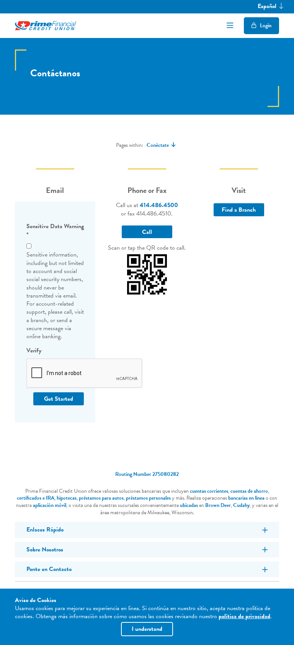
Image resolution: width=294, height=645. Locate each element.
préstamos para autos (101, 498)
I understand (147, 628)
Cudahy (241, 505)
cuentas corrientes (209, 491)
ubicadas (189, 505)
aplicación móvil (49, 505)
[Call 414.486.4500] (147, 273)
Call (147, 232)
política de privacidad (244, 616)
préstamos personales (148, 498)
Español (268, 6)
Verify (33, 351)
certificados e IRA (35, 498)
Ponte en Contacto (49, 569)
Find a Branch (239, 209)
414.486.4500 (159, 205)
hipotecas (67, 498)
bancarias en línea (246, 498)
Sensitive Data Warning (55, 230)
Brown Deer (218, 505)
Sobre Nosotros (44, 549)
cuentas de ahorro (249, 491)
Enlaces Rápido (45, 529)
